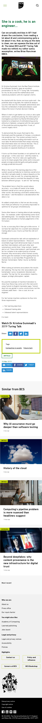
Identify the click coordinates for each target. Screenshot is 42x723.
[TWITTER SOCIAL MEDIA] (20, 334)
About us (5, 604)
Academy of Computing (11, 622)
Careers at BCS (10, 666)
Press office (6, 608)
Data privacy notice (8, 701)
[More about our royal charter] (10, 683)
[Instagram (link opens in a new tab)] (14, 711)
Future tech (28, 348)
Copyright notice (7, 704)
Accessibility (7, 643)
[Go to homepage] (21, 5)
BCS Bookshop (31, 666)
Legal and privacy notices (11, 639)
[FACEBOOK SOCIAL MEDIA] (15, 334)
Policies (5, 647)
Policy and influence (31, 659)
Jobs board (6, 630)
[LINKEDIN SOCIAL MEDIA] (26, 334)
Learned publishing (9, 626)
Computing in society (14, 348)
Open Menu (5, 5)
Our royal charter (8, 612)
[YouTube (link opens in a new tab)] (11, 711)
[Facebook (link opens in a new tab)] (3, 711)
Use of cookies (7, 707)
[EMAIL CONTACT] (10, 334)
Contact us (10, 657)
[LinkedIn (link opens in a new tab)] (7, 711)
